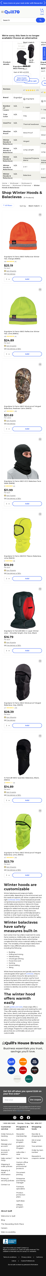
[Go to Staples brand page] (23, 1070)
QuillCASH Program (20, 1147)
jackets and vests (16, 1007)
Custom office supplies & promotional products (22, 1165)
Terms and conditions (23, 1106)
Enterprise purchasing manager (20, 1180)
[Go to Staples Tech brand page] (34, 1070)
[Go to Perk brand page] (11, 1070)
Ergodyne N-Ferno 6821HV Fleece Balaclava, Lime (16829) (22, 557)
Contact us (5, 1184)
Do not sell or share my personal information (23, 1264)
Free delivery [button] (11, 274)
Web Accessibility (8, 1232)
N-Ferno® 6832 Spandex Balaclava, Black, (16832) (21, 779)
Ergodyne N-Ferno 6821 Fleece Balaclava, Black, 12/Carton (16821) (21, 69)
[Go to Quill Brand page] (11, 1062)
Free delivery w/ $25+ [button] (14, 349)
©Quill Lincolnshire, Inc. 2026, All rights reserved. (19, 1249)
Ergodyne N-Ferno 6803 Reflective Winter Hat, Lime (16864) (21, 332)
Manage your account (6, 1145)
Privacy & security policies (7, 1179)
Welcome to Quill (8, 1216)
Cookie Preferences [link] (27, 1261)
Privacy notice (26, 1257)
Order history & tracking (7, 1135)
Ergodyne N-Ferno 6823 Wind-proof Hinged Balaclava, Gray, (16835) (22, 704)
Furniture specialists (20, 1188)
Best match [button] (34, 206)
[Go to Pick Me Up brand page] (34, 1062)
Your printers (37, 1146)
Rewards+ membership (21, 1135)
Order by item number (37, 1151)
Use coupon (35, 1100)
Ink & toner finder (36, 1141)
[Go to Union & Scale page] (17, 1079)
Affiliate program (19, 1206)
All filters (8, 205)
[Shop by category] (2, 12)
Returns (4, 1140)
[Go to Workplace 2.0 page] (29, 1079)
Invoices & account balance (5, 1152)
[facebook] (28, 1118)
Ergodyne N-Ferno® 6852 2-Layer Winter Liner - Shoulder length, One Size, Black (21, 632)
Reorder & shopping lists (37, 1135)
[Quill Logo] (12, 12)
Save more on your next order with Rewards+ (23, 3)
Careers (4, 1228)
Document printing (20, 1173)
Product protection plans (20, 1195)
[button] (45, 2)
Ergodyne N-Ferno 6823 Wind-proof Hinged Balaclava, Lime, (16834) (22, 854)
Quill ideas (20, 1201)
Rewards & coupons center (38, 1157)
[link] (40, 215)
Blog (3, 1220)
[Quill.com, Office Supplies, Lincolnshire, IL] (9, 1242)
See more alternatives (21, 79)
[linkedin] (22, 1118)
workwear (30, 974)
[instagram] (15, 1118)
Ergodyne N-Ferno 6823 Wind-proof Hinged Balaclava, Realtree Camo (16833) (22, 407)
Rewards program (20, 1141)
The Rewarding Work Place (12, 1224)
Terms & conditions (9, 1257)
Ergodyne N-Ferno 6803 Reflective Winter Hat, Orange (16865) (21, 258)
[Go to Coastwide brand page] (23, 1062)
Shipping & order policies (6, 1165)
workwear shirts (14, 900)
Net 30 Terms (22, 1158)
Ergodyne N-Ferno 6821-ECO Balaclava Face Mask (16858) (22, 482)
